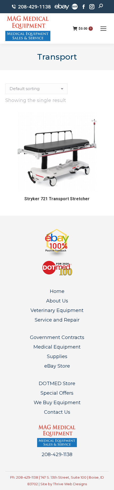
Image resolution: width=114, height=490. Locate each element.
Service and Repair (57, 320)
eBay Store (57, 366)
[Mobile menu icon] (103, 28)
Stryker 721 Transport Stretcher (57, 198)
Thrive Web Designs (70, 484)
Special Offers (57, 393)
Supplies (57, 356)
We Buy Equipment (57, 403)
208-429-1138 (34, 7)
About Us (57, 301)
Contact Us (57, 412)
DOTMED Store (57, 383)
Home (57, 291)
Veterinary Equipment (57, 310)
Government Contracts (57, 337)
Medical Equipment (57, 347)
